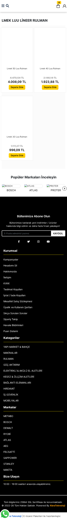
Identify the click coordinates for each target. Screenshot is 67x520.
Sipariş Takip (10, 319)
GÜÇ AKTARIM (11, 364)
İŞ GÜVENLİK (10, 394)
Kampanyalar (10, 259)
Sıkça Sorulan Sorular (15, 313)
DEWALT (8, 428)
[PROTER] (56, 186)
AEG (5, 445)
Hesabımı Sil (10, 265)
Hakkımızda (10, 271)
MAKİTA (7, 469)
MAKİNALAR (10, 352)
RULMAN (8, 358)
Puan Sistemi (10, 331)
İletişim (7, 277)
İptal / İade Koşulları (14, 295)
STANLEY (8, 463)
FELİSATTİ (9, 451)
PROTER (56, 190)
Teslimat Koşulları (13, 289)
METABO (8, 416)
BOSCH (11, 190)
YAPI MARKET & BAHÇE (16, 346)
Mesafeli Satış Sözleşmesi (17, 301)
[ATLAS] (33, 186)
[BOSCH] (11, 186)
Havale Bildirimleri (13, 325)
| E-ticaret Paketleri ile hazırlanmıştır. (33, 516)
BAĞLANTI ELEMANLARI (17, 382)
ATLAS (33, 190)
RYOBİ (7, 434)
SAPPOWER (10, 457)
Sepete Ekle (17, 87)
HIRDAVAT (9, 388)
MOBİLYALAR (11, 400)
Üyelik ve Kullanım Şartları (17, 307)
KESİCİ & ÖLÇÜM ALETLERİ (18, 376)
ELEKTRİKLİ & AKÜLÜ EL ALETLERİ (22, 370)
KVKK (6, 283)
